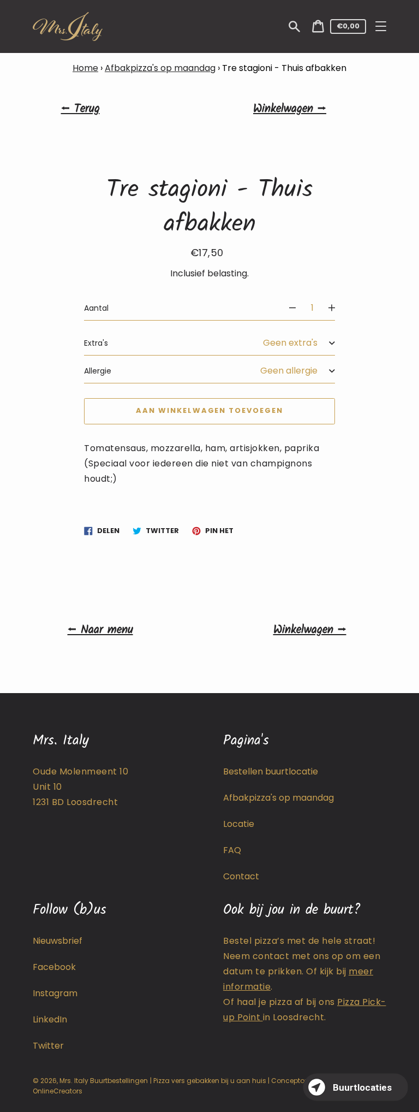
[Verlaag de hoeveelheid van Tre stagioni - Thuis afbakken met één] (287, 308)
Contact (241, 876)
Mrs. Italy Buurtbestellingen (103, 1080)
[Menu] (381, 26)
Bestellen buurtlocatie (270, 771)
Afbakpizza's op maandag (160, 68)
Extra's (96, 343)
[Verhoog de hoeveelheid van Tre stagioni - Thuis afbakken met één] (336, 308)
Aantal (96, 308)
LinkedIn (50, 1019)
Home (85, 68)
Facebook (54, 967)
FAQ (232, 850)
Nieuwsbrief (57, 940)
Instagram (55, 993)
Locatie (238, 824)
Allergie (97, 370)
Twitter (48, 1045)
